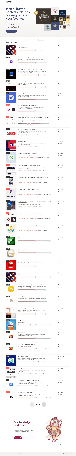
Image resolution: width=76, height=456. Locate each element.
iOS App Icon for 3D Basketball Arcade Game (26, 344)
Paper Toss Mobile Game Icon (23, 320)
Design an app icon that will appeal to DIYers (26, 57)
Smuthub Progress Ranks (23, 81)
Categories (17, 2)
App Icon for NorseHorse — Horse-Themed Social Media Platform (30, 284)
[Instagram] (69, 453)
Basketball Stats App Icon (23, 141)
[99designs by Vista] (9, 2)
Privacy (26, 453)
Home (7, 4)
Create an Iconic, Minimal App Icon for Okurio (27, 308)
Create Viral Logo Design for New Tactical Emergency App (29, 260)
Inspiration (36, 2)
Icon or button (11, 4)
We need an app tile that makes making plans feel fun (28, 189)
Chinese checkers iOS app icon (24, 272)
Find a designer (29, 2)
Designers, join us (27, 437)
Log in (69, 2)
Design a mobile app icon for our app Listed (26, 93)
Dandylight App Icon (22, 296)
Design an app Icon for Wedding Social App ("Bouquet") (28, 45)
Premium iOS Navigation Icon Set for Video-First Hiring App (29, 165)
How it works (22, 2)
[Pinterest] (68, 453)
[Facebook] (63, 453)
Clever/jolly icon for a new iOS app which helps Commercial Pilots (31, 69)
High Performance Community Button (25, 392)
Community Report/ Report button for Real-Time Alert (28, 129)
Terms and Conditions (19, 453)
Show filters (40, 39)
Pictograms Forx (21, 368)
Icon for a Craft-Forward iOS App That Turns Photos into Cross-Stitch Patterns (33, 177)
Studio (40, 2)
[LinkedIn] (66, 453)
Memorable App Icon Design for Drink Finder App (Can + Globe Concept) (32, 225)
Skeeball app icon (21, 332)
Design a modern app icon (23, 356)
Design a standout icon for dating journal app (27, 105)
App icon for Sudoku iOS (23, 248)
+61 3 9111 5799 (64, 2)
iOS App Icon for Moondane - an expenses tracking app (28, 380)
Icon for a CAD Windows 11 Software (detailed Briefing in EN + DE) (30, 213)
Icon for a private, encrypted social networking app (28, 153)
